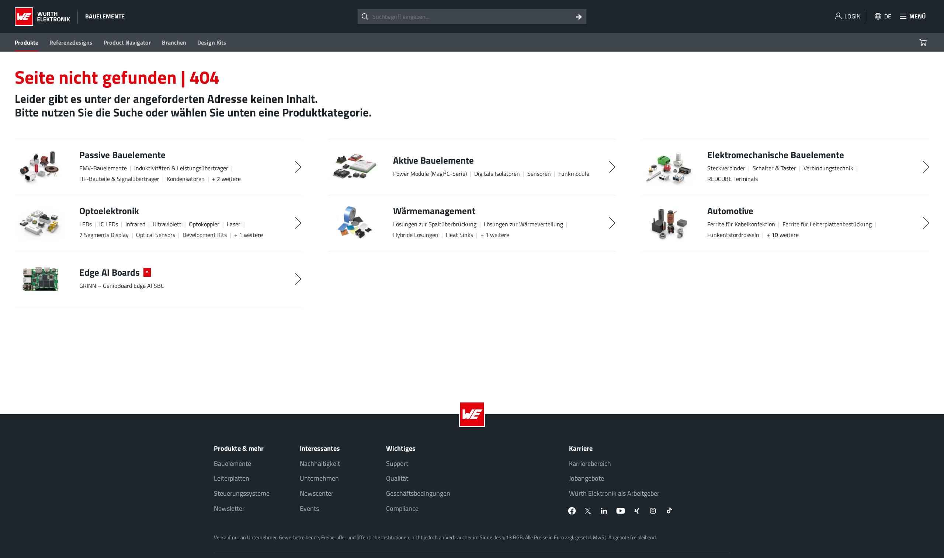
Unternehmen (319, 478)
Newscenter (316, 493)
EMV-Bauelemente (103, 168)
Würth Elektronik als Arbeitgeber (614, 493)
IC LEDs (108, 224)
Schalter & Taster (774, 168)
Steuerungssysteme (242, 493)
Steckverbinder (726, 168)
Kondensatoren (186, 178)
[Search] (579, 16)
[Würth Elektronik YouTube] (620, 511)
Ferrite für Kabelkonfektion (741, 224)
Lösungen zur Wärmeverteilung (523, 224)
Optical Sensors (155, 234)
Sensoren (539, 173)
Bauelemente (232, 463)
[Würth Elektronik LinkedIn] (604, 511)
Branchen (174, 42)
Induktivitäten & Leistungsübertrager (181, 168)
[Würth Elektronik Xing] (637, 511)
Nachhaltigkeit (320, 463)
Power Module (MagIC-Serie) (430, 173)
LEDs (85, 224)
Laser (233, 224)
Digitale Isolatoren (497, 173)
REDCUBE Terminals (732, 178)
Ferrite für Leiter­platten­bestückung (827, 224)
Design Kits (211, 42)
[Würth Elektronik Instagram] (653, 511)
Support (397, 463)
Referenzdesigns (71, 42)
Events (309, 508)
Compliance (402, 508)
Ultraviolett (167, 224)
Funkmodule (573, 173)
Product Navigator (127, 42)
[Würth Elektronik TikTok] (669, 511)
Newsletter (229, 508)
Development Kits (205, 234)
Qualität (397, 478)
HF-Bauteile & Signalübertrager (119, 178)
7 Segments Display (104, 234)
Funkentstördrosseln (733, 234)
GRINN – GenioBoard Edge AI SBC (121, 285)
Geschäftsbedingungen (418, 493)
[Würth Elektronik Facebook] (572, 511)
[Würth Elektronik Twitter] (588, 511)
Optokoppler (204, 224)
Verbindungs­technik (828, 168)
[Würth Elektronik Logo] (42, 16)
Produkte (26, 42)
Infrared (135, 224)
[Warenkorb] (924, 42)
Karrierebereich (590, 463)
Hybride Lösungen (415, 234)
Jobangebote (586, 478)
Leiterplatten (231, 478)
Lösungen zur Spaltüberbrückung (434, 224)
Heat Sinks (459, 234)
